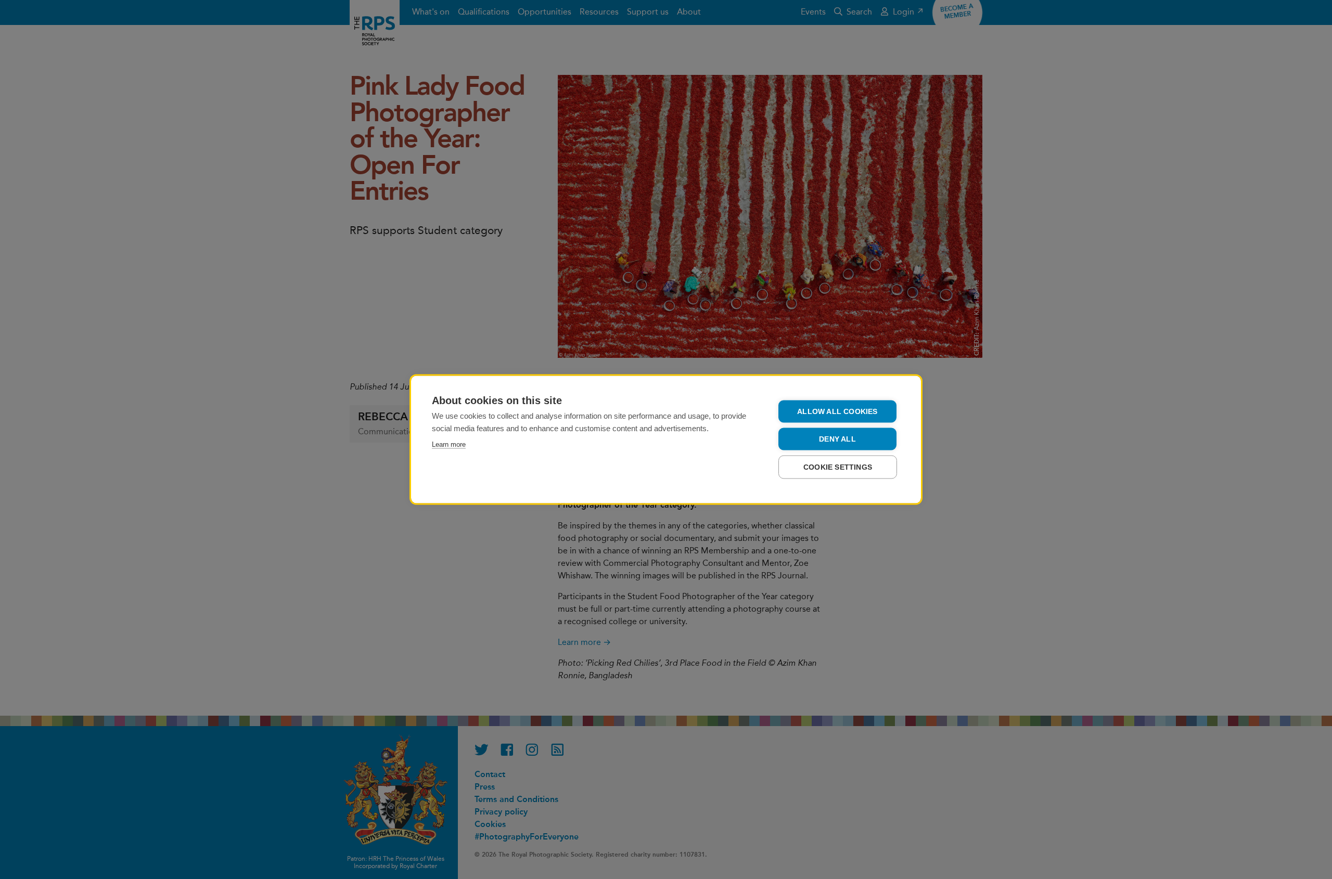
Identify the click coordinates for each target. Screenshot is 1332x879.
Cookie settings (837, 467)
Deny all (837, 439)
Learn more (449, 444)
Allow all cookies (837, 412)
